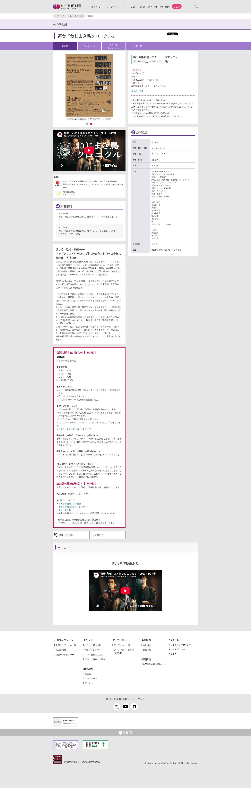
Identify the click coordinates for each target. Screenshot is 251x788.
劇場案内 (88, 668)
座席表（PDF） (138, 90)
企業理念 (147, 649)
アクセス (89, 683)
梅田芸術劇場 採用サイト (154, 664)
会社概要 (147, 645)
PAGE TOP (127, 732)
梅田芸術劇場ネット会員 (70, 503)
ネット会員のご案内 (94, 654)
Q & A (177, 6)
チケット (115, 7)
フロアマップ (91, 678)
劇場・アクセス (148, 7)
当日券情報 (61, 649)
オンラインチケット (94, 649)
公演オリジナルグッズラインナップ (75, 428)
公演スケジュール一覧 (66, 645)
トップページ (58, 16)
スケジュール (89, 45)
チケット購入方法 (93, 645)
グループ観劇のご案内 (95, 659)
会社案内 (165, 7)
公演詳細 (65, 45)
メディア (138, 45)
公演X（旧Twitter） (67, 535)
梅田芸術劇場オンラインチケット (74, 506)
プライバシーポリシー (181, 644)
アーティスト (130, 7)
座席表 (88, 673)
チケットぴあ (65, 509)
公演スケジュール (98, 7)
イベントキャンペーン (113, 46)
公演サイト (100, 535)
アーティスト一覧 (122, 645)
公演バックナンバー (75, 16)
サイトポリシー (178, 649)
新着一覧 (175, 639)
